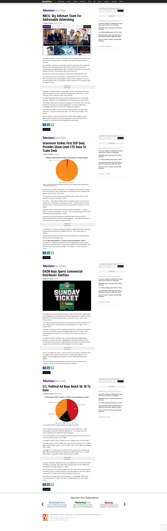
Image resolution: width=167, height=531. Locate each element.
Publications (61, 1)
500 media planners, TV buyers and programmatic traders (67, 240)
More (89, 1)
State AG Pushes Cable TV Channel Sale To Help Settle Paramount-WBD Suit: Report (110, 35)
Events (69, 1)
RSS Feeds (77, 514)
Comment (46, 129)
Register (106, 1)
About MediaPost (54, 514)
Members (83, 1)
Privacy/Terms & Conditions (93, 514)
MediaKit (62, 514)
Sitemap (83, 514)
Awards (75, 1)
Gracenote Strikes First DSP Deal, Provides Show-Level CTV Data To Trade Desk (111, 24)
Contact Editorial (69, 514)
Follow (121, 1)
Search (94, 1)
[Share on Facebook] (44, 124)
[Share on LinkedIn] (48, 124)
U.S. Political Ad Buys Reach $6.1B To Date (110, 32)
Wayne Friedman (48, 23)
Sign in (100, 1)
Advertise (114, 1)
